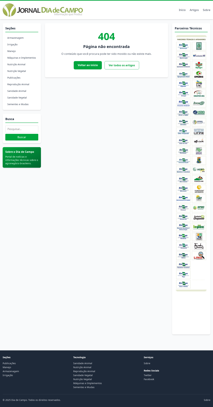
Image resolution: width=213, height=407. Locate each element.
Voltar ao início (88, 65)
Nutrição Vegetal (16, 71)
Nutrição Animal (16, 64)
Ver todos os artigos (122, 65)
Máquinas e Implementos (21, 57)
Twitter (148, 375)
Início (182, 10)
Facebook (149, 379)
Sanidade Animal (16, 90)
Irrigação (12, 44)
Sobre (206, 10)
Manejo (11, 51)
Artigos (194, 10)
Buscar (21, 137)
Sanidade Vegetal (17, 97)
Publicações (13, 77)
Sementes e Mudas (18, 104)
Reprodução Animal (18, 84)
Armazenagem (15, 37)
